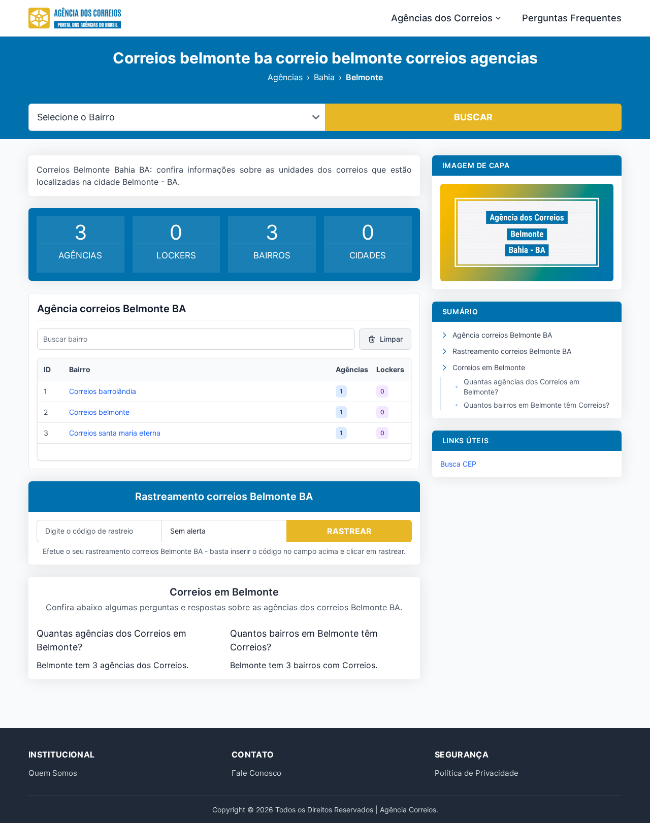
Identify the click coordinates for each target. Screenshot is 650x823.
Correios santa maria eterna (114, 433)
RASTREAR (349, 531)
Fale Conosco (256, 773)
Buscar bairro (65, 339)
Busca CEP (458, 463)
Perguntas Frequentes (572, 17)
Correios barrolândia (102, 391)
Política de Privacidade (476, 773)
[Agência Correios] (74, 18)
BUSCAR (473, 117)
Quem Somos (52, 773)
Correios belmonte (99, 412)
